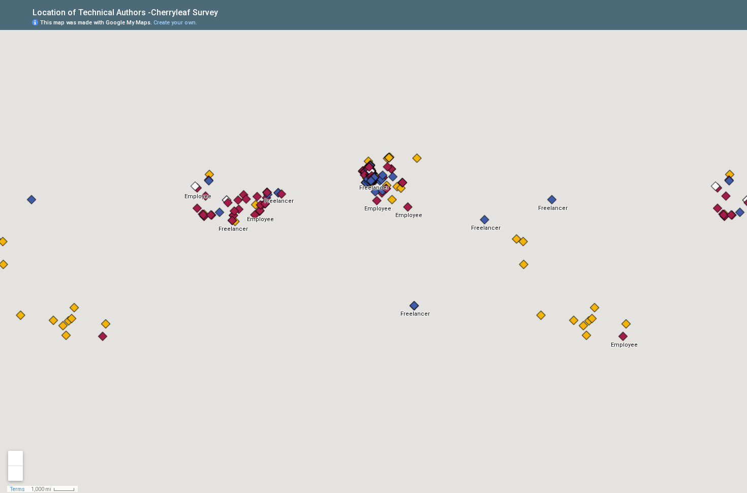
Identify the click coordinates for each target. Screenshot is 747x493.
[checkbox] (226, 11)
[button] (699, 22)
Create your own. (175, 22)
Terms (17, 489)
